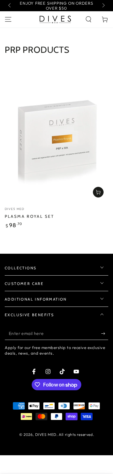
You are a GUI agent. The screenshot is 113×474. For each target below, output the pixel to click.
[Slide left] (10, 5)
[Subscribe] (104, 334)
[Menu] (8, 19)
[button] (88, 19)
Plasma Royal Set (29, 216)
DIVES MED (45, 434)
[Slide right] (103, 5)
